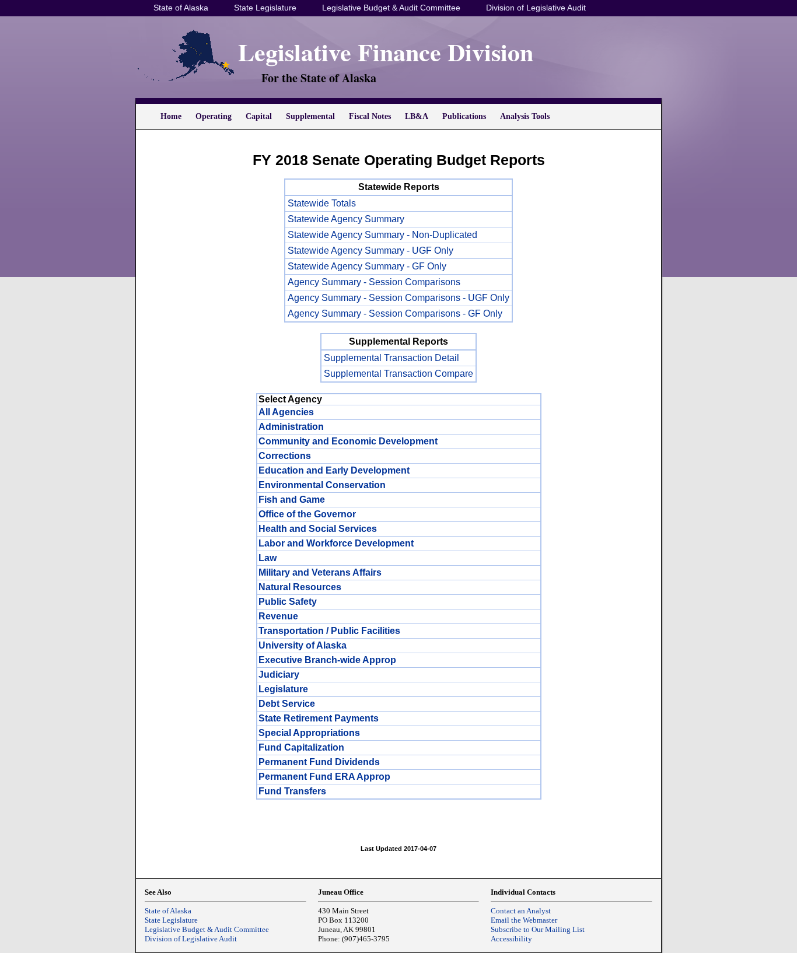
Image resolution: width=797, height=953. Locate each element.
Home (170, 116)
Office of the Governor (307, 514)
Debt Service (286, 704)
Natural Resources (299, 587)
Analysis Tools (525, 116)
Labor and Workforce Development (336, 543)
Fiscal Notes (370, 116)
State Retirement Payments (318, 718)
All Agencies (286, 412)
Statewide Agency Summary (346, 219)
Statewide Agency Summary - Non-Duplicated (382, 235)
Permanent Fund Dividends (319, 762)
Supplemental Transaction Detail (391, 358)
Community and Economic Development (348, 441)
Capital (259, 116)
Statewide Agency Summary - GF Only (367, 266)
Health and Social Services (317, 529)
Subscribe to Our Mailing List (538, 929)
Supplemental (310, 116)
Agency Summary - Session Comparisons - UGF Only (398, 298)
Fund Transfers (292, 791)
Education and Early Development (334, 470)
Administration (291, 427)
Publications (464, 116)
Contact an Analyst (521, 910)
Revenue (278, 616)
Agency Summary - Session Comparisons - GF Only (395, 313)
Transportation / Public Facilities (329, 631)
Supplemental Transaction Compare (398, 374)
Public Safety (287, 602)
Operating (213, 116)
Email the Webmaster (524, 920)
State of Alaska (180, 7)
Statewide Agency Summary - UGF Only (370, 250)
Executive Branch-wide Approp (327, 660)
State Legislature (265, 7)
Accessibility (511, 938)
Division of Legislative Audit (536, 7)
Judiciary (278, 674)
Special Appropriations (309, 733)
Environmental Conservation (322, 485)
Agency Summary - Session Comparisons (374, 282)
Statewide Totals (322, 203)
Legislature (283, 689)
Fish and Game (291, 499)
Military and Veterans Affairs (320, 572)
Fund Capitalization (301, 747)
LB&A (416, 116)
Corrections (284, 456)
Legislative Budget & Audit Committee (391, 7)
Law (267, 558)
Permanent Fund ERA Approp (324, 777)
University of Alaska (302, 645)
